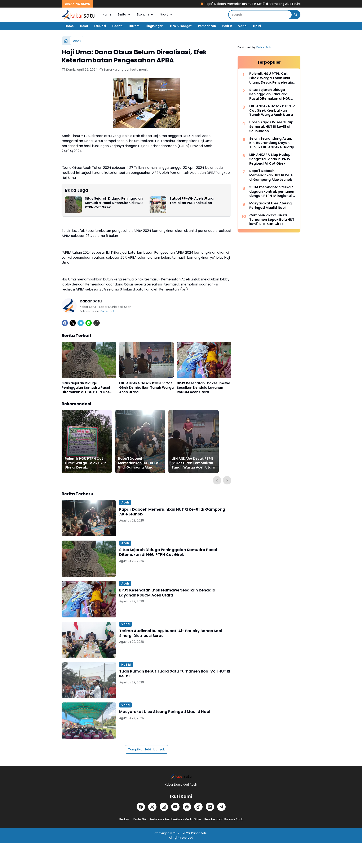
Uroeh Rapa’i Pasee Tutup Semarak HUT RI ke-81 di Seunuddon (271, 126)
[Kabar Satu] (79, 14)
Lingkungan (155, 26)
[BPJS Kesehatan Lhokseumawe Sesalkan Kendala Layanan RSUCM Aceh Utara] (204, 360)
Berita (122, 14)
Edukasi (100, 26)
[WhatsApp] (88, 323)
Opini (257, 26)
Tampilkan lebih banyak (146, 749)
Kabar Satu (264, 47)
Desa (84, 26)
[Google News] (187, 807)
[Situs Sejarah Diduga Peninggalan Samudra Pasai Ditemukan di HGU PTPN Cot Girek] (73, 204)
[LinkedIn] (210, 807)
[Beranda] (66, 40)
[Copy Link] (96, 323)
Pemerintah (207, 26)
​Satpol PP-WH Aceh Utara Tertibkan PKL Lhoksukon (191, 200)
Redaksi (124, 819)
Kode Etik (139, 819)
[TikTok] (198, 807)
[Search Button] (296, 14)
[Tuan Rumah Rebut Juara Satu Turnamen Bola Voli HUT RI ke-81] (89, 680)
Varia (242, 26)
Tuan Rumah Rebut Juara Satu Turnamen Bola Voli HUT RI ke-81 (174, 674)
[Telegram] (81, 323)
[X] (73, 323)
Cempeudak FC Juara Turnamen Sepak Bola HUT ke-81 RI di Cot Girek (271, 219)
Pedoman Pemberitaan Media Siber (175, 819)
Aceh (125, 502)
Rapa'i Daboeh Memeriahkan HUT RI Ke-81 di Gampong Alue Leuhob (232, 4)
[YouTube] (175, 807)
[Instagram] (164, 807)
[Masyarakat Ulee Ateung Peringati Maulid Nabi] (89, 720)
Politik (227, 26)
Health (117, 26)
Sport (164, 14)
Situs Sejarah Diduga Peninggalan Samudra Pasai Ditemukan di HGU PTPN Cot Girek (114, 202)
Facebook (108, 311)
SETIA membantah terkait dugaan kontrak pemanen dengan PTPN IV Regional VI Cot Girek (272, 191)
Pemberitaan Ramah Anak (223, 819)
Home (107, 14)
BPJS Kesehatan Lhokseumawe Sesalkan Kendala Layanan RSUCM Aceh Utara (203, 387)
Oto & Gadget (181, 26)
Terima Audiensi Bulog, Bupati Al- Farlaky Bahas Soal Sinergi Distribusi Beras (170, 633)
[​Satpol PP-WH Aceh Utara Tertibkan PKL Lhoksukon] (158, 204)
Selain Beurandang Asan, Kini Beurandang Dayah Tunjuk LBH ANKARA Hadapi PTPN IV (272, 143)
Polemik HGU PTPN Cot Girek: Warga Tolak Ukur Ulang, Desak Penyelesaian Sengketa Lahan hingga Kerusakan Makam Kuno (86, 463)
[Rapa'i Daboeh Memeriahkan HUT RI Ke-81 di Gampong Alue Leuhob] (140, 441)
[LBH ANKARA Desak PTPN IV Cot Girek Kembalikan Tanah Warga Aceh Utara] (146, 360)
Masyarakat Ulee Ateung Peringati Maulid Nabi (164, 711)
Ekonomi (143, 14)
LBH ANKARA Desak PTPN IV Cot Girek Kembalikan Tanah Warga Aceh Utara (146, 387)
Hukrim (134, 26)
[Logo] (181, 775)
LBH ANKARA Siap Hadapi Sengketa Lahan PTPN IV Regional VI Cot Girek (270, 159)
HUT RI (126, 664)
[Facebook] (65, 323)
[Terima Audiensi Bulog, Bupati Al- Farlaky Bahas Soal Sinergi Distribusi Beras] (89, 640)
